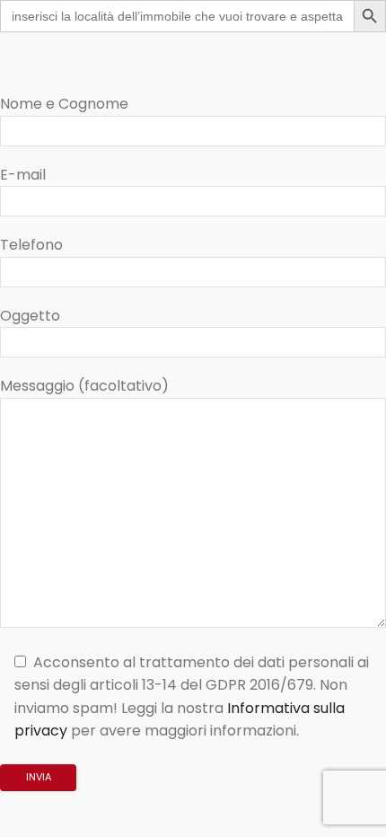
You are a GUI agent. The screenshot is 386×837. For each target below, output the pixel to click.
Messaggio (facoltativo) (84, 385)
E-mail (23, 174)
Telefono (31, 244)
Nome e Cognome (64, 103)
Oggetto (30, 315)
